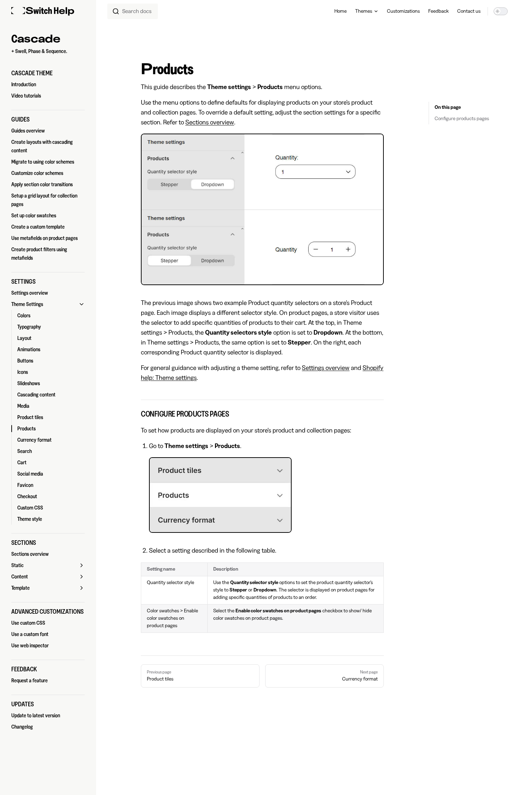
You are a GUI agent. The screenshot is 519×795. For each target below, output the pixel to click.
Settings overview (326, 368)
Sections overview (209, 122)
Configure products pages (462, 118)
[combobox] (132, 11)
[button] (48, 73)
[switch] (501, 11)
